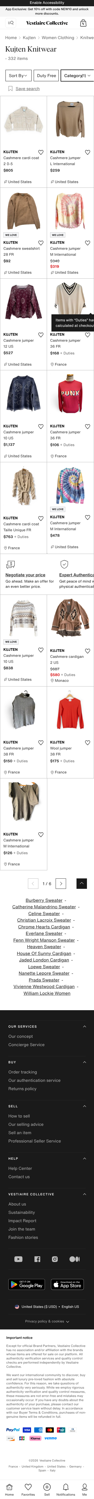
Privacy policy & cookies (44, 1321)
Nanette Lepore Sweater (44, 973)
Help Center (20, 1168)
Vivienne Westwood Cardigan (44, 986)
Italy (53, 1470)
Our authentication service (34, 1080)
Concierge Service (26, 1044)
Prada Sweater (44, 980)
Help (13, 1159)
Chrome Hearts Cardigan (44, 927)
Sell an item (19, 1132)
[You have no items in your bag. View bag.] (83, 23)
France (13, 1467)
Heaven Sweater (44, 947)
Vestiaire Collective (31, 1194)
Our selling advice (26, 1124)
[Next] (61, 883)
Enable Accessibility (47, 2)
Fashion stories (23, 1237)
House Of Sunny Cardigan (44, 953)
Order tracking (22, 1072)
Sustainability (21, 1212)
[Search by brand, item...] (10, 23)
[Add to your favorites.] (41, 152)
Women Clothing (58, 37)
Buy (12, 1062)
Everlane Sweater (44, 933)
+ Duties (67, 353)
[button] (83, 23)
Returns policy (22, 1088)
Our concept (20, 1036)
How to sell (19, 1116)
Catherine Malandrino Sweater (44, 907)
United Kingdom (33, 1467)
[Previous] (33, 883)
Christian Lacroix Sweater (44, 920)
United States (56, 1467)
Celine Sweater (44, 913)
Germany (75, 1467)
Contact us (19, 1176)
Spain (42, 1470)
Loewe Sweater (44, 967)
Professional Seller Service (34, 1141)
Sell (13, 1106)
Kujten (29, 37)
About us (17, 1204)
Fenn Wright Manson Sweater (44, 940)
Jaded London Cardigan (44, 960)
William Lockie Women (47, 993)
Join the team (21, 1229)
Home (11, 37)
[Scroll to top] (82, 883)
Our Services (22, 1027)
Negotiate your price (25, 575)
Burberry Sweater (44, 900)
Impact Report (22, 1220)
